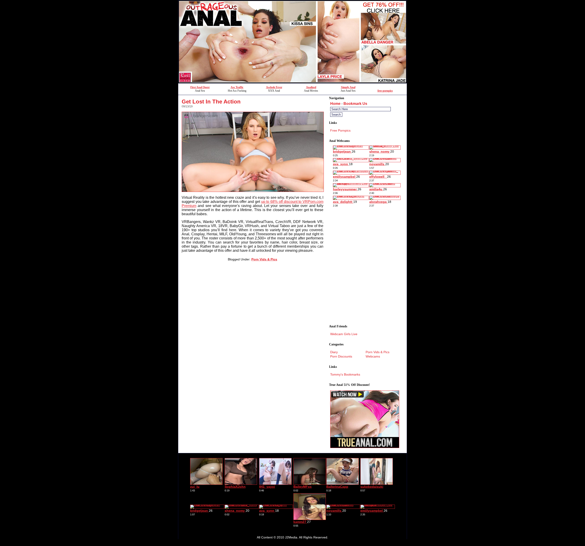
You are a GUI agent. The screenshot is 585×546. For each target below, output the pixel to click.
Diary (334, 352)
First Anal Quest (200, 87)
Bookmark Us (355, 104)
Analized (311, 87)
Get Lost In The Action (211, 101)
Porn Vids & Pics (264, 259)
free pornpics (385, 90)
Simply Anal (348, 87)
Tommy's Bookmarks (345, 374)
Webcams (373, 356)
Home (335, 104)
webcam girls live (343, 334)
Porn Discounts (341, 356)
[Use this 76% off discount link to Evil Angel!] (292, 82)
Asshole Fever (274, 87)
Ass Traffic (237, 87)
